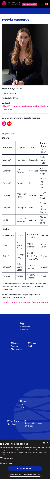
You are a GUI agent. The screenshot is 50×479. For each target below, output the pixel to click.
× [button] (47, 443)
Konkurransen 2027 (30, 4)
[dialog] (25, 459)
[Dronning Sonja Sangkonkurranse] (11, 4)
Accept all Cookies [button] (25, 468)
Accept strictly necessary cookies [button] (25, 474)
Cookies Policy (9, 455)
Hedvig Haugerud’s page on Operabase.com (25, 302)
